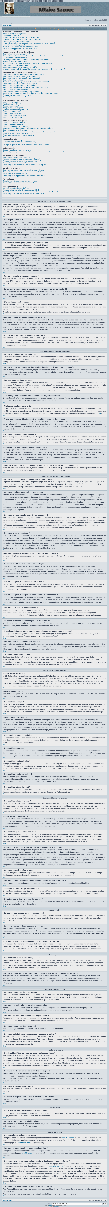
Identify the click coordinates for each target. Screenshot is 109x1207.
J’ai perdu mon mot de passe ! (14, 45)
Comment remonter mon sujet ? (14, 97)
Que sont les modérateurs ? (13, 124)
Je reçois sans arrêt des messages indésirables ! (20, 143)
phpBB (98, 413)
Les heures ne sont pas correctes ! (15, 58)
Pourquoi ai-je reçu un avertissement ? (17, 89)
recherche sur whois (56, 1166)
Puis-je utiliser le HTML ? (12, 104)
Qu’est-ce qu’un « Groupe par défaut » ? (17, 134)
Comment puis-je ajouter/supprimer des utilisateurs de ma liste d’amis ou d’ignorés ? (33, 152)
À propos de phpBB (24, 1143)
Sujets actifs (14, 23)
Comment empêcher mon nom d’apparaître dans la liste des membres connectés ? (33, 56)
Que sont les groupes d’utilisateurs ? (16, 126)
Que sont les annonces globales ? (15, 110)
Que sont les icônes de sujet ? (14, 117)
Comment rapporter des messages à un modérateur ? (22, 91)
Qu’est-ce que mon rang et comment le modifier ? (21, 67)
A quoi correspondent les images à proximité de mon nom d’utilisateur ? (29, 63)
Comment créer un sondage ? (14, 80)
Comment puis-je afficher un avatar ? (16, 65)
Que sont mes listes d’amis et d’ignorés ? (18, 150)
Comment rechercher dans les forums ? (17, 157)
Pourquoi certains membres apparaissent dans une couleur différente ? (29, 132)
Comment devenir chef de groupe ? (16, 130)
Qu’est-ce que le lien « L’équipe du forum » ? (19, 136)
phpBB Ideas (27, 1153)
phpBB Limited (68, 1138)
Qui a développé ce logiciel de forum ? (17, 188)
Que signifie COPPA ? (11, 35)
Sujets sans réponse (7, 23)
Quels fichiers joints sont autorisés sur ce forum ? (20, 181)
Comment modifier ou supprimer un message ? (20, 76)
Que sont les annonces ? (12, 111)
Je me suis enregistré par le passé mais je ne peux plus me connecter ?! (29, 43)
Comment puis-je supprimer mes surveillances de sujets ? (24, 176)
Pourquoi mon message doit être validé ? (18, 95)
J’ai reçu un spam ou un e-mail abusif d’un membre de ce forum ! (26, 145)
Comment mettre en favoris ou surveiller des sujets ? (22, 172)
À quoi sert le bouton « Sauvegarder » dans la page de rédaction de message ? (32, 93)
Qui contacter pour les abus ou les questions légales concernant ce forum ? (30, 192)
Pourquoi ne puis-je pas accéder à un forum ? (19, 85)
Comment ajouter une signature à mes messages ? (21, 78)
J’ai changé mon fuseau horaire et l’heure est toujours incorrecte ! (26, 60)
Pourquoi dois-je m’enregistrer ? (14, 34)
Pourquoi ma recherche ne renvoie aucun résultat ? (21, 159)
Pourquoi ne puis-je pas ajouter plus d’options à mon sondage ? (26, 82)
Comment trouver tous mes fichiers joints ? (18, 183)
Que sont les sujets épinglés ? (14, 113)
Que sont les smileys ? (11, 106)
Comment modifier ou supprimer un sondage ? (20, 84)
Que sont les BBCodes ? (12, 102)
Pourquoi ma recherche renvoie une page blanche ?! (22, 161)
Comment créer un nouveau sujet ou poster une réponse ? (24, 74)
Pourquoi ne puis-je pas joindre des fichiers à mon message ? (25, 87)
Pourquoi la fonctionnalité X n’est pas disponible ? (21, 190)
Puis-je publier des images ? (13, 108)
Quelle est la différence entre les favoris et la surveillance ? (24, 170)
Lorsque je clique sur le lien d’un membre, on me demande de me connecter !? (34, 69)
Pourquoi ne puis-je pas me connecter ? (17, 41)
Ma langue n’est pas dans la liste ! (15, 61)
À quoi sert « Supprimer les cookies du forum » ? (20, 49)
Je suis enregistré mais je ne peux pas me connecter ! (22, 39)
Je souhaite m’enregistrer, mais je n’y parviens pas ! (21, 37)
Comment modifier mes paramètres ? (16, 54)
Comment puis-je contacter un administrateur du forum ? (23, 194)
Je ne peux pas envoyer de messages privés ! (19, 141)
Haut (4, 216)
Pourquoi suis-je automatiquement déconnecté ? (20, 47)
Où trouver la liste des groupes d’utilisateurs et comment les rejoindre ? (28, 128)
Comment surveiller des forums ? (15, 174)
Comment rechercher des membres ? (16, 163)
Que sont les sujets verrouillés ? (14, 115)
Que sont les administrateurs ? (14, 122)
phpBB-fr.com (56, 1206)
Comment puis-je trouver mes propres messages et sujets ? (24, 165)
